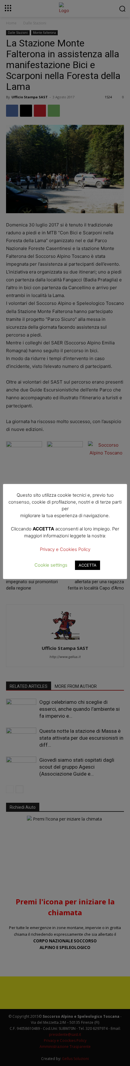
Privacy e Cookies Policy (65, 549)
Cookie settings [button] (50, 565)
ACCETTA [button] (87, 565)
